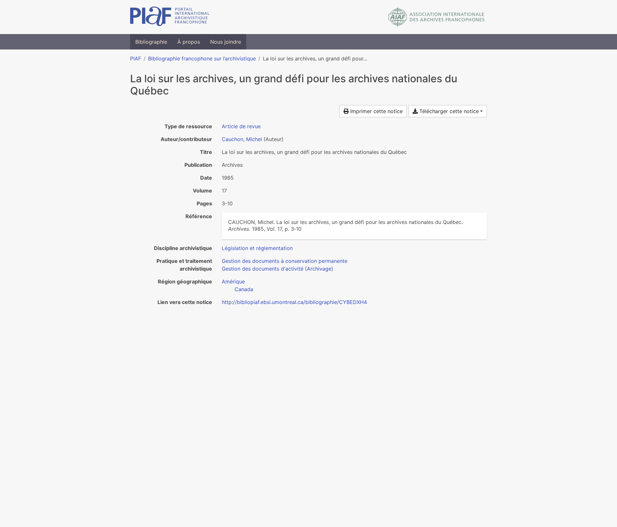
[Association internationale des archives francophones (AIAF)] (436, 17)
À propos (188, 42)
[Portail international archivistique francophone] (170, 17)
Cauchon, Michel (242, 139)
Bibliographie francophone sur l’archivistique (202, 58)
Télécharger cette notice (448, 111)
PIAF (135, 58)
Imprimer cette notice (376, 111)
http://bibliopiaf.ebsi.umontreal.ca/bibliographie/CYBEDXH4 (294, 302)
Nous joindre (225, 42)
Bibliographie (151, 42)
